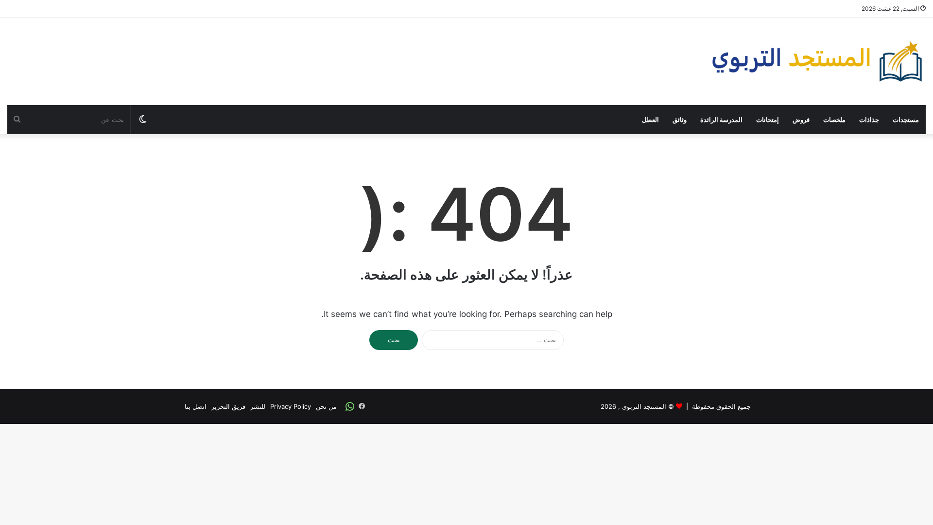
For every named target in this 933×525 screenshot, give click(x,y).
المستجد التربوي (644, 406)
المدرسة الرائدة (721, 119)
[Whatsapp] (350, 406)
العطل (650, 119)
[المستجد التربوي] (817, 61)
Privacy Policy (290, 406)
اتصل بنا (196, 406)
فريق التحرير (228, 406)
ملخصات (834, 119)
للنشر (257, 406)
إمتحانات (767, 119)
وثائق (680, 119)
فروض (801, 119)
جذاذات (869, 119)
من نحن (326, 406)
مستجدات (906, 119)
